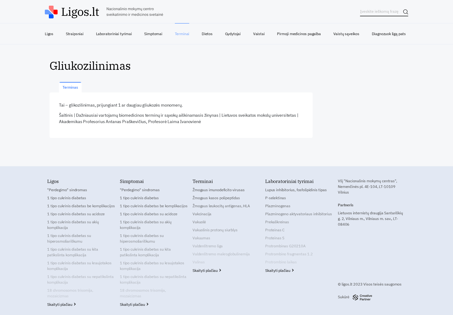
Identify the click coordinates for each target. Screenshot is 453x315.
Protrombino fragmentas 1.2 (289, 254)
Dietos (207, 33)
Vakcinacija (202, 213)
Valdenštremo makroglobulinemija (221, 254)
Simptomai (153, 33)
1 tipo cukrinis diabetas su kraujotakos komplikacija (79, 266)
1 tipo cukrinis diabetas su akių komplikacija (73, 225)
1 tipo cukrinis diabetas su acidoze (76, 213)
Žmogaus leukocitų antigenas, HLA (221, 205)
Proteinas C (275, 230)
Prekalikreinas (277, 222)
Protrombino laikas (281, 262)
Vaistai (259, 33)
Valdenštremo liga (208, 246)
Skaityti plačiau (60, 304)
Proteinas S (274, 238)
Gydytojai (233, 33)
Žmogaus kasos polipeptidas (216, 197)
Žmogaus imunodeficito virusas (218, 189)
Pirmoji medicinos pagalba (299, 33)
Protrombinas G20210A (285, 246)
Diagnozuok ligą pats (389, 33)
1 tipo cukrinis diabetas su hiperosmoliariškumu (69, 238)
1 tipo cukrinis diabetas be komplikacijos (81, 205)
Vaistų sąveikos (346, 33)
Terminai (182, 33)
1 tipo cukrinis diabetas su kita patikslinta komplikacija (72, 252)
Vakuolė (199, 222)
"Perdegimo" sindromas (67, 189)
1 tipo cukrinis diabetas (66, 197)
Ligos (49, 33)
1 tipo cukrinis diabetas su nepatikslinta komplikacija (80, 279)
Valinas (199, 262)
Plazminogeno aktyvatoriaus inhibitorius (298, 213)
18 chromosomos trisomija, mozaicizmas (70, 293)
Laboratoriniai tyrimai (114, 33)
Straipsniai (75, 33)
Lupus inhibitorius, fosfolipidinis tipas (296, 189)
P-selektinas (275, 197)
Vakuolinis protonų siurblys (215, 230)
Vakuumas (201, 238)
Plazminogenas (277, 205)
